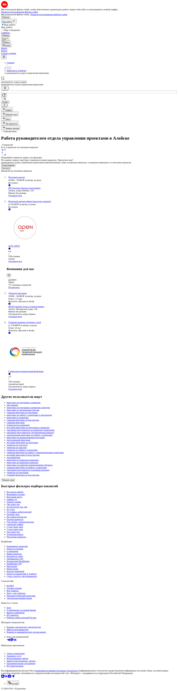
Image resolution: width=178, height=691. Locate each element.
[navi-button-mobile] (4, 57)
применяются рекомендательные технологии (56, 670)
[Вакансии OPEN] (91, 228)
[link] (6, 42)
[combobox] (14, 81)
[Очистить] (5, 88)
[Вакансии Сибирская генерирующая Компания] (91, 352)
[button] (4, 48)
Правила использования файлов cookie (48, 14)
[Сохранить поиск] (4, 95)
